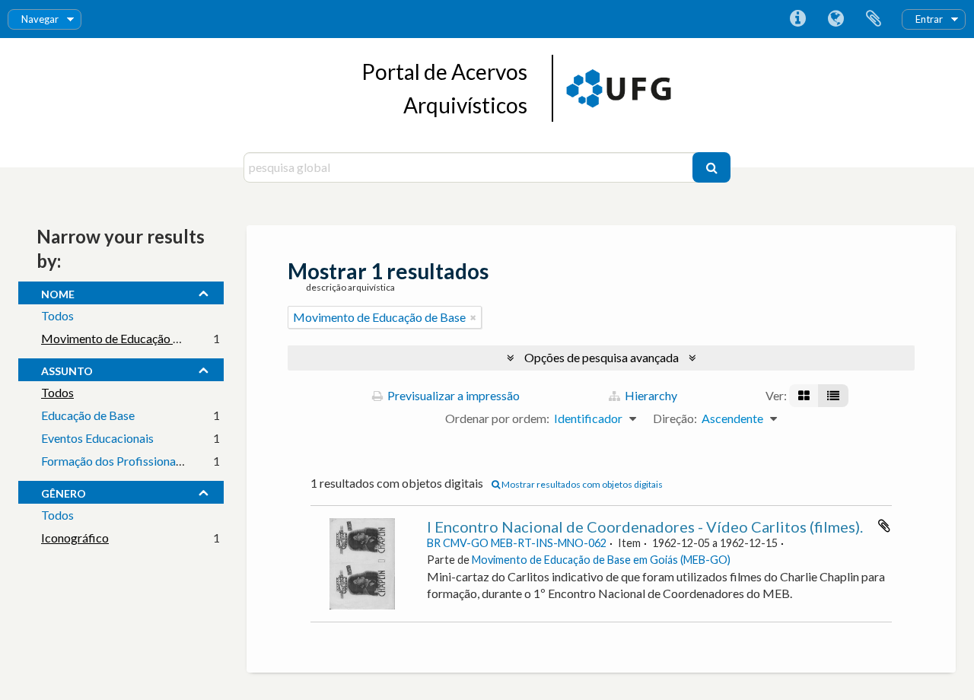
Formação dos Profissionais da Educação (146, 460)
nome (58, 292)
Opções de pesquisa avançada (601, 357)
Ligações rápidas (797, 19)
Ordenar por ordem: (497, 418)
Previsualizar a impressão (452, 395)
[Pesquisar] (711, 167)
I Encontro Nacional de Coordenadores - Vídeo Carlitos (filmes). (645, 526)
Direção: (675, 418)
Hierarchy (649, 395)
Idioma (835, 19)
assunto (67, 369)
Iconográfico (75, 537)
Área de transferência (874, 19)
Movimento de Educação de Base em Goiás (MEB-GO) (601, 559)
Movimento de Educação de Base (127, 338)
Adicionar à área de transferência (884, 525)
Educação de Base (88, 415)
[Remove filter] (473, 317)
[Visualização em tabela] (833, 395)
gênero (63, 491)
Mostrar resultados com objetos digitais (581, 484)
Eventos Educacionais (97, 438)
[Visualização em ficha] (804, 395)
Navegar (40, 19)
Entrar (929, 19)
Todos (57, 315)
